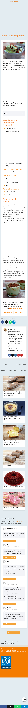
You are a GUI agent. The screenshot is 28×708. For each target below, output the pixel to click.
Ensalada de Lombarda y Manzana (5, 364)
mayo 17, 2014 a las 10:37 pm (13, 530)
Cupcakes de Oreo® (21, 364)
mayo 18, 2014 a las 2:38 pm (13, 563)
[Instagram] (15, 355)
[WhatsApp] (10, 322)
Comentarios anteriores (14, 632)
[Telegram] (14, 322)
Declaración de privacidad (12, 651)
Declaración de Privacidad (7, 648)
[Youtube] (21, 355)
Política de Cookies (15, 653)
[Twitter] (12, 355)
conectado (19, 521)
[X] (6, 322)
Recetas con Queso (7, 312)
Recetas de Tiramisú (18, 312)
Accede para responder (9, 541)
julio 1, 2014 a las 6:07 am (12, 609)
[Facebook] (2, 322)
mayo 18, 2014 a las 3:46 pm (13, 584)
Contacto (7, 650)
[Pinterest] (18, 355)
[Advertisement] (14, 19)
